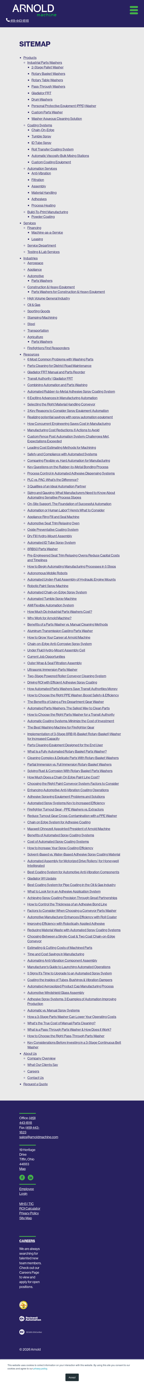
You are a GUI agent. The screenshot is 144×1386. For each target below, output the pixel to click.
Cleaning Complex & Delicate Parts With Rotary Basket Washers (73, 758)
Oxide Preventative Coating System (52, 529)
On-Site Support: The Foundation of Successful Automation (69, 504)
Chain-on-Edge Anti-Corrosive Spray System (59, 644)
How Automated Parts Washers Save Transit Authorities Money (72, 689)
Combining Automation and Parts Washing (57, 385)
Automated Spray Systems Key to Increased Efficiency (66, 803)
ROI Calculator (29, 1208)
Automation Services (42, 168)
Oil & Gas (33, 305)
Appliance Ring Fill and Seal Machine (53, 517)
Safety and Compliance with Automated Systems (62, 454)
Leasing (37, 239)
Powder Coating (43, 217)
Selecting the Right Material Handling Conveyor (61, 404)
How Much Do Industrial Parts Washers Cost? (59, 611)
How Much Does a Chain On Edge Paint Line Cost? (63, 777)
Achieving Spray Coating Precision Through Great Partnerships (72, 898)
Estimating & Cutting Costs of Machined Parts (59, 948)
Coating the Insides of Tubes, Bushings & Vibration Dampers (69, 980)
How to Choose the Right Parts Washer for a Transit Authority (71, 714)
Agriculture (35, 337)
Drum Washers (42, 99)
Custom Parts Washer (47, 112)
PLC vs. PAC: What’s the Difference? (52, 480)
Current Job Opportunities (46, 656)
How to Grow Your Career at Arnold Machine (58, 637)
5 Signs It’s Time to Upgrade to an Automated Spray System (69, 973)
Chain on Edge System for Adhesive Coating (59, 822)
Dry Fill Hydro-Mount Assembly (49, 536)
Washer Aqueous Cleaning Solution (57, 118)
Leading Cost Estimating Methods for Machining (61, 447)
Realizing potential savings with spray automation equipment (70, 417)
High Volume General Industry (48, 298)
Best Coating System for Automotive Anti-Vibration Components (73, 872)
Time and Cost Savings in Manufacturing (55, 954)
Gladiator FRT (41, 93)
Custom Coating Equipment (51, 162)
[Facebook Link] (22, 1177)
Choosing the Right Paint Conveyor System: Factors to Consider (73, 783)
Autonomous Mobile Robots (47, 573)
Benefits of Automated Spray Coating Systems (60, 835)
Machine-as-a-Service (47, 232)
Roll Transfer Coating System (53, 149)
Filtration (38, 180)
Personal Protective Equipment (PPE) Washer (64, 106)
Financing (34, 228)
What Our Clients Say (42, 1065)
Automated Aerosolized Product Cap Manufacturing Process (70, 986)
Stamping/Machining (42, 317)
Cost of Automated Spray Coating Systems (58, 841)
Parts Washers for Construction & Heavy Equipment (68, 292)
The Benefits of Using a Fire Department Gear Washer (65, 702)
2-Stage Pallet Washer (48, 67)
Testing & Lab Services (43, 252)
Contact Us (35, 1078)
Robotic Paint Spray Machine (47, 586)
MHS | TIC (26, 1204)
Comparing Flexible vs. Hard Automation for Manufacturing (68, 460)
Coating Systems (39, 125)
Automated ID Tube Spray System (51, 542)
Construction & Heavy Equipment (51, 287)
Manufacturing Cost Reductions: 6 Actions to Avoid (63, 430)
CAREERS (27, 1241)
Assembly (39, 186)
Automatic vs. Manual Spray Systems (53, 1010)
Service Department (41, 245)
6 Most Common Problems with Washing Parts (60, 359)
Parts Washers (42, 280)
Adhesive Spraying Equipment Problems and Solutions (66, 796)
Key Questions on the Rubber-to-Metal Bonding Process (67, 467)
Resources (31, 354)
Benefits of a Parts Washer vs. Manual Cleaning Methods (67, 624)
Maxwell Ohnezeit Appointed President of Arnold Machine (68, 829)
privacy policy (40, 1368)
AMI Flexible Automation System (50, 605)
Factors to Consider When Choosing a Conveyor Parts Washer (71, 910)
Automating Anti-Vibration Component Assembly (62, 960)
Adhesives (39, 199)
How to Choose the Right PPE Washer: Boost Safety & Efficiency (73, 695)
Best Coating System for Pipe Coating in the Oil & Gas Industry (71, 885)
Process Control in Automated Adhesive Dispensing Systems (71, 473)
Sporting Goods (38, 311)
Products (30, 58)
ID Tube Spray (41, 143)
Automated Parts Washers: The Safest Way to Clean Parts (68, 708)
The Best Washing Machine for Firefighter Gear (60, 727)
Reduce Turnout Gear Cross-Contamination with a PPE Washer (72, 816)
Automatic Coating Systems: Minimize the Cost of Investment (70, 721)
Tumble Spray (41, 136)
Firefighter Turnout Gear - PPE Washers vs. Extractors (65, 809)
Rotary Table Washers (47, 80)
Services (29, 223)
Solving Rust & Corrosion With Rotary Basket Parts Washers (69, 771)
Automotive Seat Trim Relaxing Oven (53, 523)
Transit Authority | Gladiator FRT (50, 378)
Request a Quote (35, 1084)
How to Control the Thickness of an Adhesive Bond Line (67, 904)
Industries (30, 258)
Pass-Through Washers (48, 86)
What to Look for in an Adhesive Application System (63, 891)
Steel (31, 324)
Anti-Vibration (41, 173)
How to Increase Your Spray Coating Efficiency (60, 848)
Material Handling (44, 192)
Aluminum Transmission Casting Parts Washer (60, 631)
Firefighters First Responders (48, 348)
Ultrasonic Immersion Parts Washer (52, 669)
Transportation (38, 330)
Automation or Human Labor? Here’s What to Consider (66, 510)
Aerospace (35, 263)
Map (22, 1169)
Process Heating (44, 205)
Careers (33, 1071)
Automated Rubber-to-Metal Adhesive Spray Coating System (71, 391)
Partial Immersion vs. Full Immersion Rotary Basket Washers (69, 764)
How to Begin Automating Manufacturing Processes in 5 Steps (71, 566)
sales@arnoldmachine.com (38, 1137)
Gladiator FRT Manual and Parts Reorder (56, 372)
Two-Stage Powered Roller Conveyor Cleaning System (66, 676)
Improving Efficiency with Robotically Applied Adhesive (66, 923)
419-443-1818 (19, 20)
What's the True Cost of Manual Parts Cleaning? (61, 1023)
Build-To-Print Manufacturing (47, 212)
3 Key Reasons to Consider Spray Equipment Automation (68, 410)
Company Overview (41, 1058)
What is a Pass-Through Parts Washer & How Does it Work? (69, 1029)
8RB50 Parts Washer (42, 549)
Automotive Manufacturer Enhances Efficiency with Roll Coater (72, 917)
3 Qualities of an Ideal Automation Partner (56, 486)
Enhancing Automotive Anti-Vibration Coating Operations (68, 790)
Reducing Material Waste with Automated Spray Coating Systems (74, 930)
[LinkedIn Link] (30, 1177)
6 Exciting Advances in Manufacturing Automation (62, 398)
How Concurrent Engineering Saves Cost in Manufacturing (69, 423)
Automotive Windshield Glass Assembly (55, 992)
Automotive (35, 276)
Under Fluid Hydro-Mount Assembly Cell (56, 650)
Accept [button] (72, 1377)
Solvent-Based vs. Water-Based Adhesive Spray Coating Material (73, 854)
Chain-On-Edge (43, 130)
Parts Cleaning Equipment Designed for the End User (65, 745)
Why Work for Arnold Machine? (49, 618)
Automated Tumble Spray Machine (52, 598)
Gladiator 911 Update (41, 878)
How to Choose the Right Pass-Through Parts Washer (65, 1036)
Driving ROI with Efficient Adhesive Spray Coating (62, 682)
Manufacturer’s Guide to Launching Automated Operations (68, 967)
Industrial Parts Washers (44, 62)
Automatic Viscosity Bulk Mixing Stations (60, 156)
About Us (30, 1053)
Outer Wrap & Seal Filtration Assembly (54, 663)
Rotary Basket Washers (48, 74)
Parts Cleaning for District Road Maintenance (59, 366)
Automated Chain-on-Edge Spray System (57, 592)
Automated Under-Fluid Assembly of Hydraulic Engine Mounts (71, 579)
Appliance (34, 269)
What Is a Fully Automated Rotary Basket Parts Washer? (67, 751)
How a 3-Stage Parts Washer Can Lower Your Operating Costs (71, 1017)
